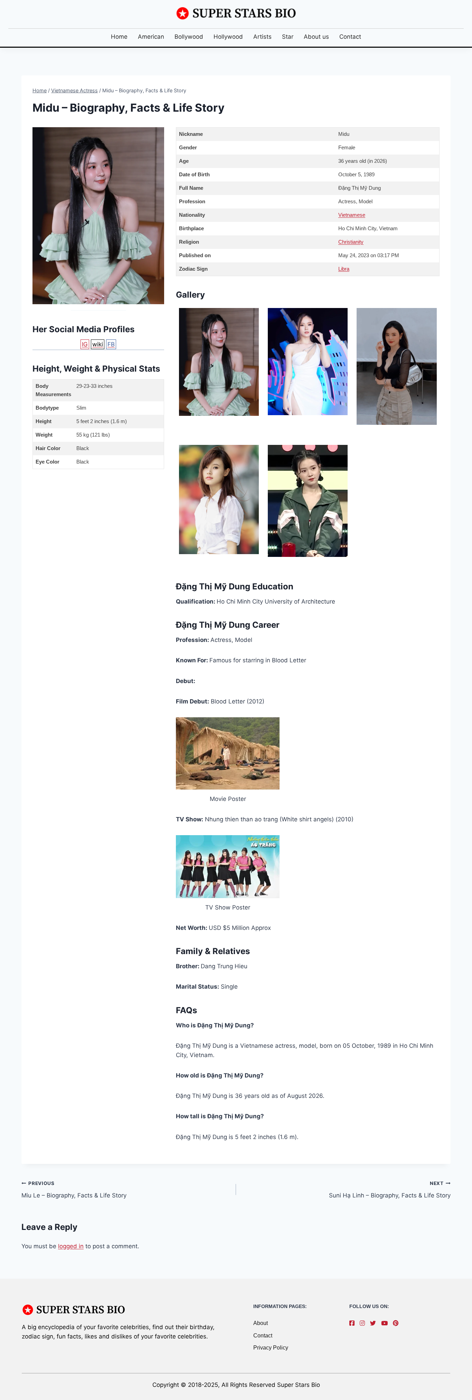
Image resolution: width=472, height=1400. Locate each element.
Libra (343, 269)
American (151, 36)
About (260, 1323)
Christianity (351, 242)
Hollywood (228, 36)
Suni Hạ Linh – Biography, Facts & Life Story (390, 1189)
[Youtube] (386, 1323)
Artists (262, 36)
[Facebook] (353, 1323)
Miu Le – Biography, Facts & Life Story (73, 1189)
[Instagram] (364, 1323)
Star (287, 36)
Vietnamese (351, 215)
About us (316, 36)
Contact (350, 36)
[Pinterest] (397, 1323)
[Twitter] (374, 1323)
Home (119, 36)
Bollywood (188, 36)
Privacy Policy (270, 1348)
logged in (71, 1246)
